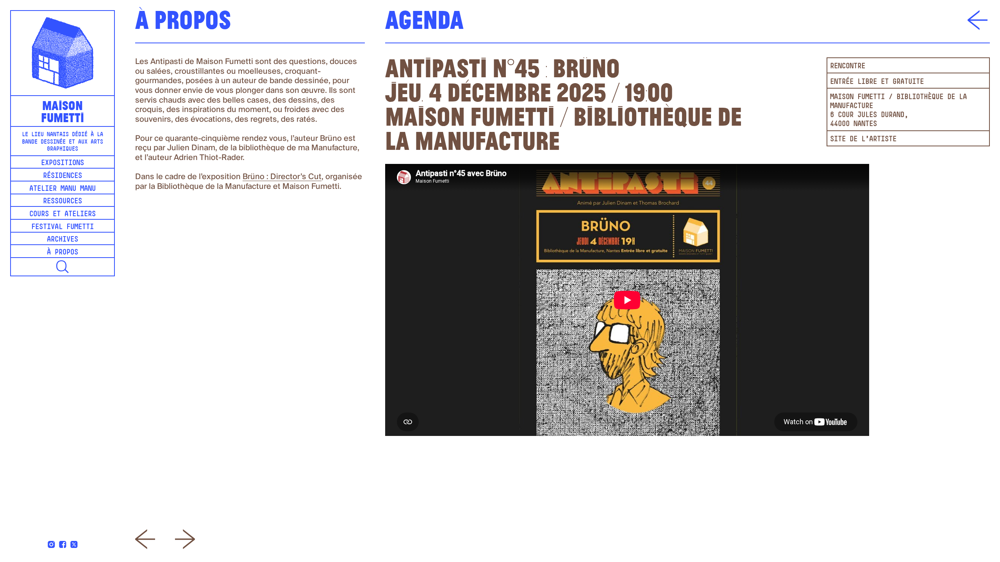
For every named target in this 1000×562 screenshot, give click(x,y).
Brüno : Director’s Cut (282, 177)
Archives (62, 240)
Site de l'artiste (863, 139)
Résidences (62, 176)
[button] (62, 267)
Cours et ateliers (62, 214)
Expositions (62, 163)
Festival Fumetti (62, 227)
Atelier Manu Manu (62, 189)
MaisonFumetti (62, 110)
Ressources (62, 201)
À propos (62, 252)
